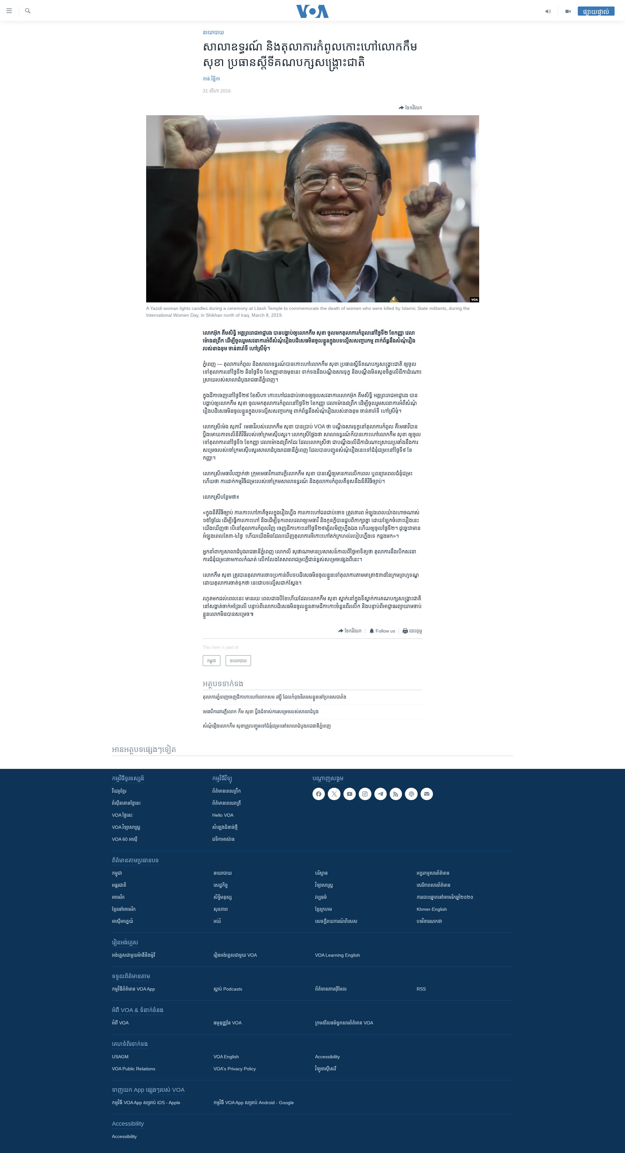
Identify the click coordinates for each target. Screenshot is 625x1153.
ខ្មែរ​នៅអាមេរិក (124, 909)
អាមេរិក (118, 897)
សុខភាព (221, 909)
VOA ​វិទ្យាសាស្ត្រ (126, 827)
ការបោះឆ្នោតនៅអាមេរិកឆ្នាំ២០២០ (445, 897)
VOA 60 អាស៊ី (124, 839)
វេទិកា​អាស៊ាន (223, 839)
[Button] (410, 108)
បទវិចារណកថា (429, 921)
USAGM (120, 1056)
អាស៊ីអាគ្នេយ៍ (122, 921)
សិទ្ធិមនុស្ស (223, 897)
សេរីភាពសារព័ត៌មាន (434, 885)
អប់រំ (217, 921)
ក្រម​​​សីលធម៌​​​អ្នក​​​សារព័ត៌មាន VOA (344, 1022)
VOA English (226, 1056)
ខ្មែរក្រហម (323, 909)
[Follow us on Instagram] (365, 794)
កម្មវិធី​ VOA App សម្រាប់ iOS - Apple (146, 1102)
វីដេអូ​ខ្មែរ (119, 791)
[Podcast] (411, 794)
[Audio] (548, 11)
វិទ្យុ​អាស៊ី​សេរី (325, 1068)
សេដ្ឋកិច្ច (221, 885)
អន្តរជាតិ (119, 885)
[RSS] (396, 794)
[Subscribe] (427, 794)
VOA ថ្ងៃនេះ (122, 815)
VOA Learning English (337, 955)
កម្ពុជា (117, 873)
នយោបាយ (213, 32)
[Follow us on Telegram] (380, 794)
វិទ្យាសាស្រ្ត (324, 885)
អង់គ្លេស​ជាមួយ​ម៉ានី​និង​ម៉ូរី (133, 955)
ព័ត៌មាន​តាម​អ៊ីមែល (331, 989)
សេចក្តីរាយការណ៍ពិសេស (336, 921)
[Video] (568, 11)
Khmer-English (432, 909)
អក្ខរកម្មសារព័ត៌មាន (433, 873)
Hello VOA (222, 815)
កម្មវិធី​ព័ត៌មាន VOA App (133, 989)
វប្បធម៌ (321, 897)
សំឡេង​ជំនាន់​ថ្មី (225, 827)
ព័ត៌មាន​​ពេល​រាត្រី (226, 803)
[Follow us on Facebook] (318, 794)
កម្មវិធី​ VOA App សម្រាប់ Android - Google (254, 1102)
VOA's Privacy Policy (235, 1068)
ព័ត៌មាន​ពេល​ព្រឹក (226, 791)
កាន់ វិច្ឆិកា (211, 78)
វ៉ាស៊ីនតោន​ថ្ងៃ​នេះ (126, 803)
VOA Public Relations (133, 1068)
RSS (421, 989)
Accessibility (327, 1056)
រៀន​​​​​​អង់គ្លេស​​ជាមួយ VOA (235, 955)
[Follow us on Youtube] (349, 794)
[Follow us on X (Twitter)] (334, 794)
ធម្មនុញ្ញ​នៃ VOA (228, 1022)
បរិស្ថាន (321, 873)
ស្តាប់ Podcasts (228, 989)
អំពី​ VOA (120, 1022)
